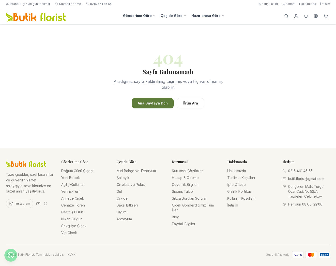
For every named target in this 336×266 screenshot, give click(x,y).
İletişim (325, 4)
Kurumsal (288, 4)
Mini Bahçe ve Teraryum (136, 171)
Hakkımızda (307, 4)
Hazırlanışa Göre (206, 16)
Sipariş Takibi (268, 4)
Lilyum (121, 212)
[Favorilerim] (306, 16)
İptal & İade (236, 184)
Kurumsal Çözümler (187, 171)
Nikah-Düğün (71, 219)
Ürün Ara (190, 103)
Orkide (122, 198)
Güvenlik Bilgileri (185, 184)
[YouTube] (38, 203)
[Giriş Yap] (296, 16)
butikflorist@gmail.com (306, 179)
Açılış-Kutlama (72, 184)
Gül (119, 191)
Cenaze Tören (73, 205)
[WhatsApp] (46, 203)
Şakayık (123, 178)
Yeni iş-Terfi (70, 191)
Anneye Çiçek (72, 198)
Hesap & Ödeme (185, 178)
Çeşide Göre (172, 16)
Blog (175, 217)
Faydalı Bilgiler (183, 224)
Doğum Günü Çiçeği (77, 171)
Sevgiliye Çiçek (74, 226)
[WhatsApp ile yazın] (10, 255)
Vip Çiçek (69, 233)
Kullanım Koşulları (241, 198)
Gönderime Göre (137, 16)
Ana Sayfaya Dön (153, 103)
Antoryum (124, 219)
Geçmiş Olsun (72, 212)
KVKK (72, 254)
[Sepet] (325, 16)
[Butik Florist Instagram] (315, 16)
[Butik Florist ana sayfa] (26, 163)
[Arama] (286, 16)
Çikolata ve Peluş (131, 184)
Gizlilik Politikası (239, 191)
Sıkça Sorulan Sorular (189, 198)
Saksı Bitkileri (127, 205)
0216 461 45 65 (101, 4)
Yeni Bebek (70, 178)
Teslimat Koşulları (241, 178)
